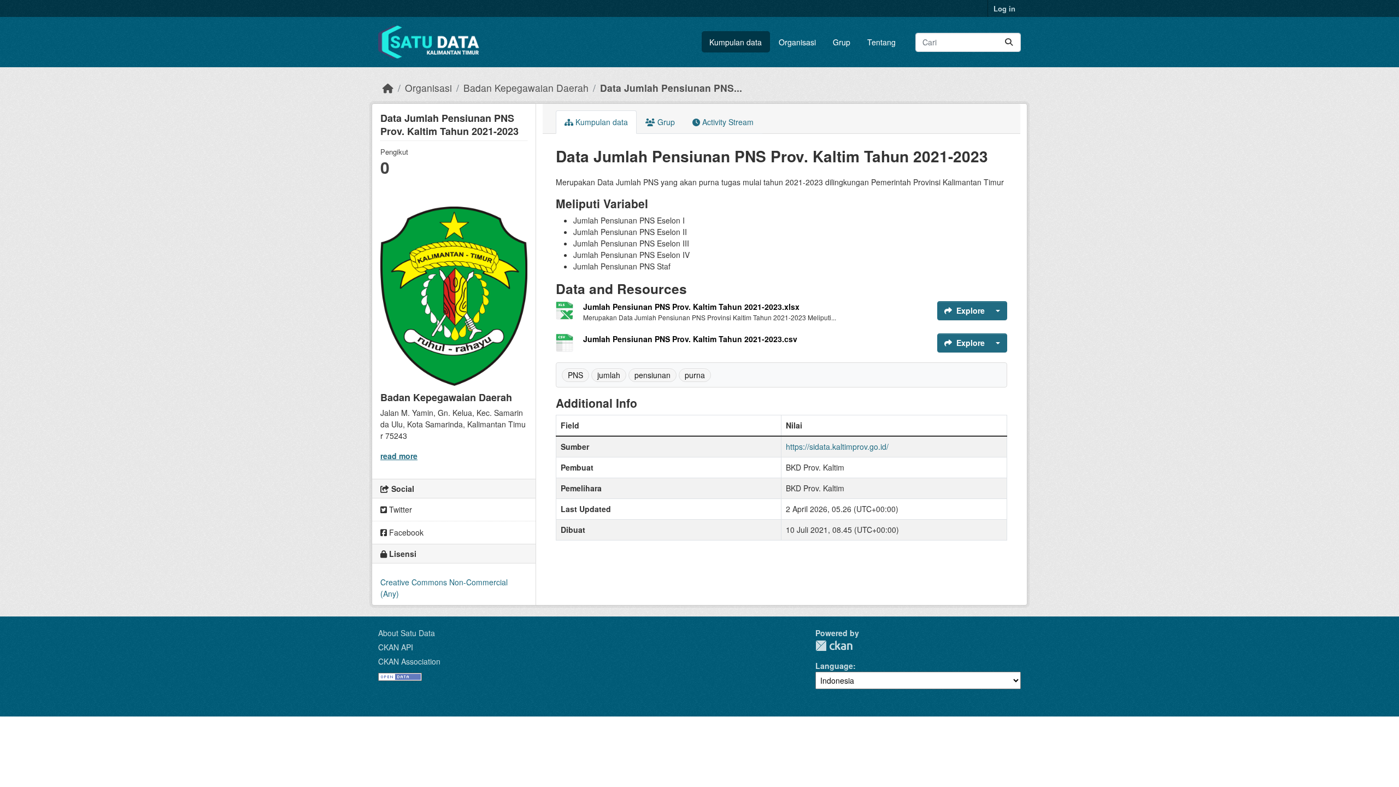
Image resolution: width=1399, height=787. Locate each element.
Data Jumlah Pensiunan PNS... (671, 88)
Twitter (399, 509)
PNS (575, 374)
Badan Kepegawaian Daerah (526, 88)
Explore (970, 310)
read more (399, 455)
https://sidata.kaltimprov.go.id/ (837, 446)
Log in (1004, 8)
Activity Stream (727, 121)
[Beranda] (388, 88)
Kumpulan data (735, 42)
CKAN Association (409, 661)
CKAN (834, 645)
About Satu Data (406, 632)
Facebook (405, 532)
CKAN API (395, 647)
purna (695, 374)
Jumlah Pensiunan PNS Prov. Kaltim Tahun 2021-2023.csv (690, 338)
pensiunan (652, 374)
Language (834, 665)
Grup (841, 42)
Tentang (881, 42)
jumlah (608, 374)
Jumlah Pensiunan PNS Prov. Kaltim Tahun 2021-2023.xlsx (691, 306)
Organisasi (797, 42)
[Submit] (1009, 42)
